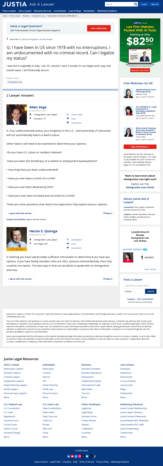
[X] (90, 456)
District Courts (11, 428)
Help (75, 462)
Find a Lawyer (9, 11)
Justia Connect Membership (133, 408)
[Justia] (15, 4)
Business (86, 364)
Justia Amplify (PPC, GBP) (132, 424)
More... (7, 397)
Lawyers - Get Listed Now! (140, 299)
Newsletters (89, 11)
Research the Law (42, 11)
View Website (76, 123)
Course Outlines (128, 381)
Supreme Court (11, 420)
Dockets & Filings (12, 432)
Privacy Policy (102, 462)
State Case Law (50, 416)
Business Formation (91, 368)
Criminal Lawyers (12, 377)
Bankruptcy (48, 368)
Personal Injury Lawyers (15, 393)
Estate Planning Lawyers (15, 385)
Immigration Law (38, 16)
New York (47, 428)
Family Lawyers (11, 389)
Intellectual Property (91, 381)
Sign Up (154, 4)
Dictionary (125, 368)
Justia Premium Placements (133, 416)
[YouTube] (72, 456)
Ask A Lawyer (15, 16)
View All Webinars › (140, 146)
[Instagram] (79, 456)
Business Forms (89, 416)
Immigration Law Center (140, 187)
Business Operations (91, 372)
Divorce (46, 377)
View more (150, 269)
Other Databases (91, 404)
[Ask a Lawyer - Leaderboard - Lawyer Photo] (128, 257)
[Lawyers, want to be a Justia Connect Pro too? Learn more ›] (144, 249)
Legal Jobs (86, 408)
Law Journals (126, 385)
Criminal (47, 372)
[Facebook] (76, 456)
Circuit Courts (10, 424)
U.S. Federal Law (13, 404)
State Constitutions (52, 408)
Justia (5, 16)
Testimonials (126, 432)
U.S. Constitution (12, 408)
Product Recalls (89, 420)
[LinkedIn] (68, 456)
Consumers (129, 207)
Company (66, 462)
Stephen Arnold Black (16, 219)
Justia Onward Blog (129, 428)
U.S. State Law (51, 404)
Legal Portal (55, 462)
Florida (46, 424)
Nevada (26, 16)
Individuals (49, 364)
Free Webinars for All (138, 83)
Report (108, 213)
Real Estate (87, 389)
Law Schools (60, 11)
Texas (45, 432)
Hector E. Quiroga (43, 231)
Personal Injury (50, 393)
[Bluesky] (87, 456)
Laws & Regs (75, 11)
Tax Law (85, 393)
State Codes (48, 412)
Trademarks (87, 428)
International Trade (91, 385)
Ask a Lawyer (25, 11)
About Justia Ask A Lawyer (136, 200)
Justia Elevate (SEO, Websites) (134, 420)
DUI (44, 381)
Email (73, 119)
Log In (144, 4)
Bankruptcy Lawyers (13, 368)
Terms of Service (86, 462)
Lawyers (127, 214)
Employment (87, 377)
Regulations (9, 416)
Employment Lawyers (14, 381)
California (47, 420)
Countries (86, 432)
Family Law (48, 389)
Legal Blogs (87, 412)
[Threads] (83, 456)
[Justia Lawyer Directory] (94, 456)
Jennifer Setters (132, 249)
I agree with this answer (20, 213)
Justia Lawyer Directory (131, 412)
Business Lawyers (12, 372)
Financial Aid (126, 377)
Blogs (123, 389)
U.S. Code (8, 412)
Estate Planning (50, 385)
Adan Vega (37, 107)
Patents (85, 424)
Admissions (125, 372)
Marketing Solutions (107, 11)
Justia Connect (41, 462)
